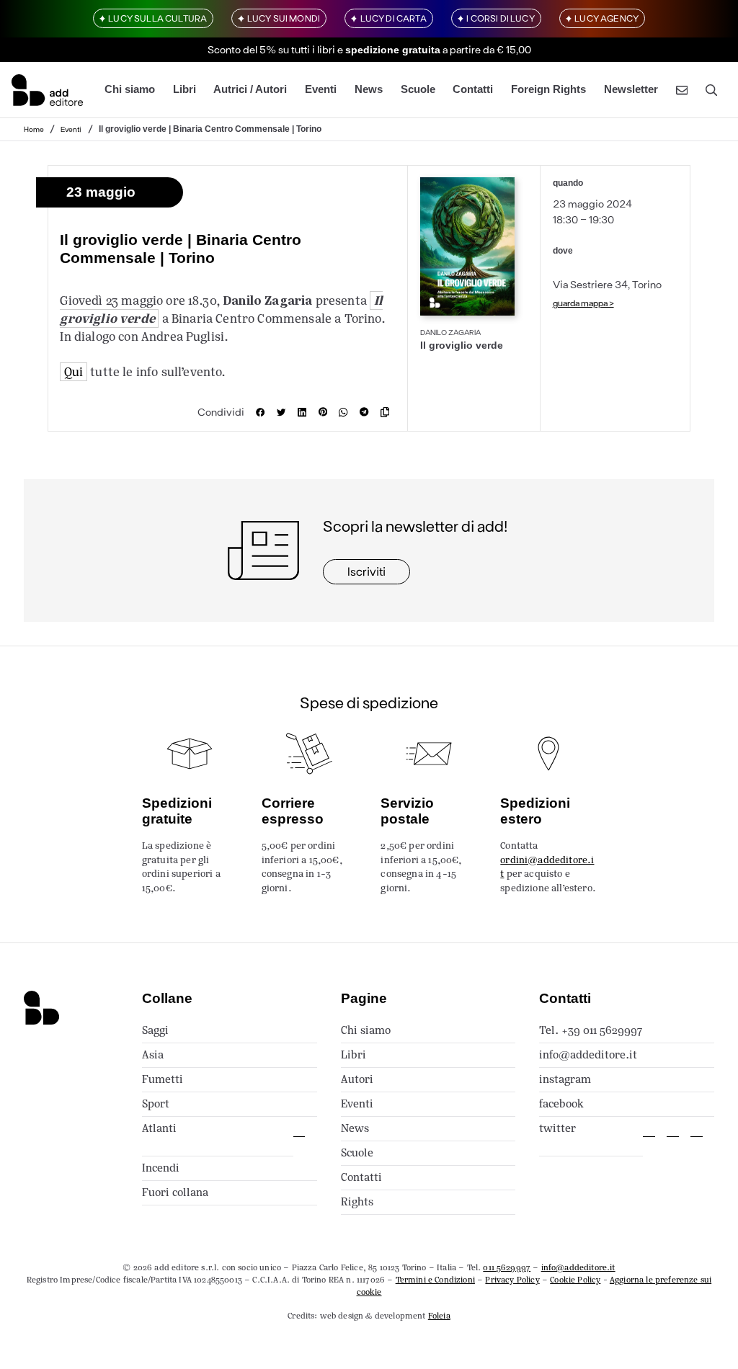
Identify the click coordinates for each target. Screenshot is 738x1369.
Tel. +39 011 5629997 (590, 1030)
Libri (184, 89)
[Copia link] (388, 412)
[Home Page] (47, 89)
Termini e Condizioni (435, 1279)
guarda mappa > (583, 303)
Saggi (155, 1030)
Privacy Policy (512, 1279)
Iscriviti (366, 571)
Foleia (439, 1315)
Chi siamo (130, 89)
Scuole (418, 89)
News (369, 89)
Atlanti (159, 1128)
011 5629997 (506, 1267)
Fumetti (162, 1079)
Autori (357, 1079)
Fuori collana (175, 1192)
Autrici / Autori (250, 89)
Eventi (321, 89)
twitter (557, 1128)
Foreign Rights (548, 89)
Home (34, 129)
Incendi (160, 1167)
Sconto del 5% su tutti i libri (271, 49)
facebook (561, 1103)
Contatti (473, 89)
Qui (74, 371)
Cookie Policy (575, 1279)
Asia (153, 1054)
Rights (357, 1201)
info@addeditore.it (588, 1054)
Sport (155, 1103)
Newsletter (631, 89)
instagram (565, 1079)
